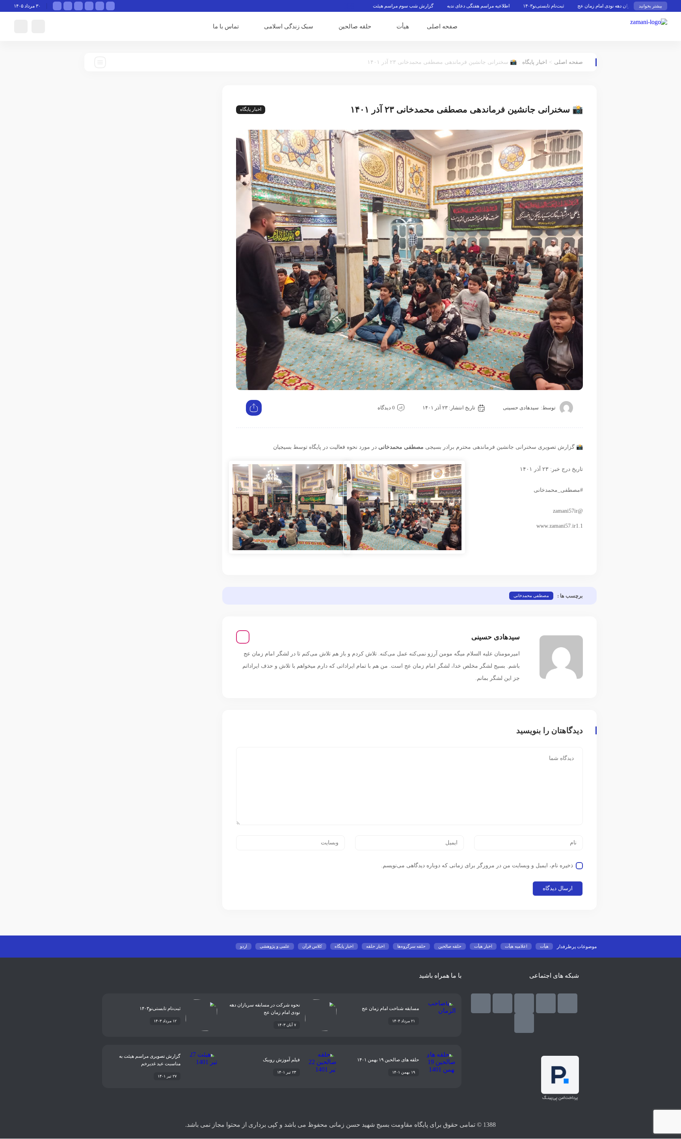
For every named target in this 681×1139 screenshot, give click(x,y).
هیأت (402, 26)
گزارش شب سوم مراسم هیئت (434, 6)
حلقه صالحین (355, 26)
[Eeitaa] (524, 1003)
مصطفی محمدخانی (531, 595)
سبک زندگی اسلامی (288, 26)
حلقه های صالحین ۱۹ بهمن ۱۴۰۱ (388, 1059)
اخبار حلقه (375, 946)
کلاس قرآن (312, 946)
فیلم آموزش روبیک (281, 1059)
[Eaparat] (481, 1003)
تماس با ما (226, 26)
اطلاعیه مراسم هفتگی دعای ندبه (509, 6)
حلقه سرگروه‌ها (411, 946)
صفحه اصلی (442, 26)
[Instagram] (242, 637)
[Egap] (502, 1003)
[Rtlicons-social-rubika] (546, 1003)
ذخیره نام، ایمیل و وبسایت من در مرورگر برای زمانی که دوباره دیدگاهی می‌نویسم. (477, 865)
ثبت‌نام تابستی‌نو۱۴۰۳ (574, 6)
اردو (243, 946)
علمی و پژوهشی (275, 946)
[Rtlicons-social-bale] (567, 1003)
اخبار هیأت (483, 946)
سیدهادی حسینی (521, 408)
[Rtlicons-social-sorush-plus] (524, 1023)
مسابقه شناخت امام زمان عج (390, 1008)
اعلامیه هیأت (516, 946)
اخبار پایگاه (534, 62)
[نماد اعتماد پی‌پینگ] (560, 1099)
